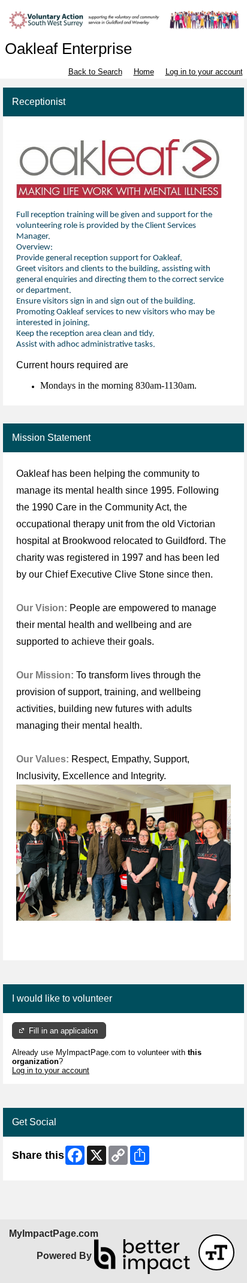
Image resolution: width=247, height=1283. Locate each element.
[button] (216, 1252)
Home (144, 71)
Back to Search (95, 71)
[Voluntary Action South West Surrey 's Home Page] (123, 20)
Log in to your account (204, 71)
